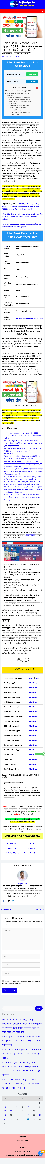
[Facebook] (4, 901)
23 (40, 1115)
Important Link (19, 110)
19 (17, 1115)
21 (28, 1115)
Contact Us (22, 1147)
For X (32, 843)
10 (5, 1111)
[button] (42, 11)
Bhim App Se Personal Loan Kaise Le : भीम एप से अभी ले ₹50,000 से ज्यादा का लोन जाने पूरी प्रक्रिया (21, 1040)
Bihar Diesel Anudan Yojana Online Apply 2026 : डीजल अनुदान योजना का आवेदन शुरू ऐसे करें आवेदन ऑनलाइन (21, 1083)
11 (11, 1111)
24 (5, 1119)
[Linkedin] (13, 901)
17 (5, 1115)
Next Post (39, 909)
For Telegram (12, 843)
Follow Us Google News (23, 1151)
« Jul (21, 1129)
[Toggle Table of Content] (36, 88)
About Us (22, 1144)
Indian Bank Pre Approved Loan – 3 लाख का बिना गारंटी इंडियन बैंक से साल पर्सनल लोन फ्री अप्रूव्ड (21, 1053)
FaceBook (12, 848)
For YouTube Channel (32, 853)
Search (38, 1008)
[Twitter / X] (9, 901)
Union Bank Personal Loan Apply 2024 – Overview (19, 94)
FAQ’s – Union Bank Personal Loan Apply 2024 (21, 113)
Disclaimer (22, 1137)
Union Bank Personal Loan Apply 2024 (18, 91)
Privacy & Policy (22, 1140)
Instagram (32, 848)
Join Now (32, 74)
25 (11, 1119)
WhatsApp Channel (12, 853)
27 (22, 1119)
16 (40, 1111)
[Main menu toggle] (4, 11)
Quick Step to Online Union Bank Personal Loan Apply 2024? (19, 106)
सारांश (16, 109)
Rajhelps (36, 1155)
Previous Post (7, 909)
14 (28, 1111)
